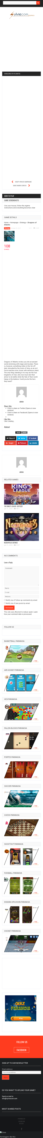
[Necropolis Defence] (21, 527)
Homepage (14, 223)
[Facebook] (21, 1129)
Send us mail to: (8, 1096)
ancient (34, 362)
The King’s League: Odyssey (13, 506)
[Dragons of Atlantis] (10, 237)
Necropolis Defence (11, 542)
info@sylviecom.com (9, 1099)
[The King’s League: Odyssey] (21, 494)
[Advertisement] (21, 45)
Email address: (7, 1069)
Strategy (23, 223)
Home (6, 223)
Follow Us (9, 627)
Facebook (21, 1050)
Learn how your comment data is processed (21, 613)
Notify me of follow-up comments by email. (21, 600)
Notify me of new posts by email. (18, 603)
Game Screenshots (11, 200)
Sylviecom (21, 1121)
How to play (9, 196)
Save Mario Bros (19, 185)
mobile (24, 432)
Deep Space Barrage (23, 182)
